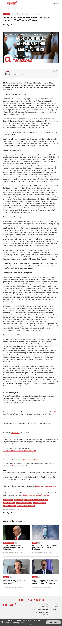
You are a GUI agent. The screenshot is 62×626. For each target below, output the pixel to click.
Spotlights (6, 577)
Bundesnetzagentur (41, 499)
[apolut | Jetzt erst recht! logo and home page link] (12, 3)
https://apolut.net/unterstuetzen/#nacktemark (19, 450)
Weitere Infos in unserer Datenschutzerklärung (17, 624)
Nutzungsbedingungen (41, 612)
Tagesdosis (19, 8)
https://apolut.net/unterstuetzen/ (15, 466)
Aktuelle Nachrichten (8, 542)
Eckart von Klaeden (9, 505)
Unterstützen (44, 604)
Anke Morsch (18, 499)
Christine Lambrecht (39, 502)
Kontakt (56, 606)
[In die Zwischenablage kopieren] (11, 24)
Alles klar (53, 622)
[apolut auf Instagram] (28, 600)
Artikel (34, 542)
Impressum (45, 614)
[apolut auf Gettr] (25, 600)
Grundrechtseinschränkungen (25, 505)
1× (47, 74)
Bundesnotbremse (9, 502)
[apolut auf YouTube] (22, 600)
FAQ (57, 604)
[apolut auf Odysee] (40, 600)
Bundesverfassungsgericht (24, 502)
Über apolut (55, 609)
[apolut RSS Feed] (43, 600)
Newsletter (45, 606)
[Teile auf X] (8, 24)
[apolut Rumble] (37, 600)
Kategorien (12, 8)
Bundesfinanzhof (29, 499)
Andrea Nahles (8, 499)
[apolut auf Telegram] (19, 600)
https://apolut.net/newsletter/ (45, 486)
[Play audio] (13, 74)
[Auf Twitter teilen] (8, 512)
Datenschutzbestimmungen (40, 609)
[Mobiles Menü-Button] (4, 3)
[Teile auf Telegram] (4, 24)
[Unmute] (50, 74)
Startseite (5, 8)
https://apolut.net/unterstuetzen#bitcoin (23, 459)
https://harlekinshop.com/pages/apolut (37, 495)
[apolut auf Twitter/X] (31, 600)
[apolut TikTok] (34, 600)
